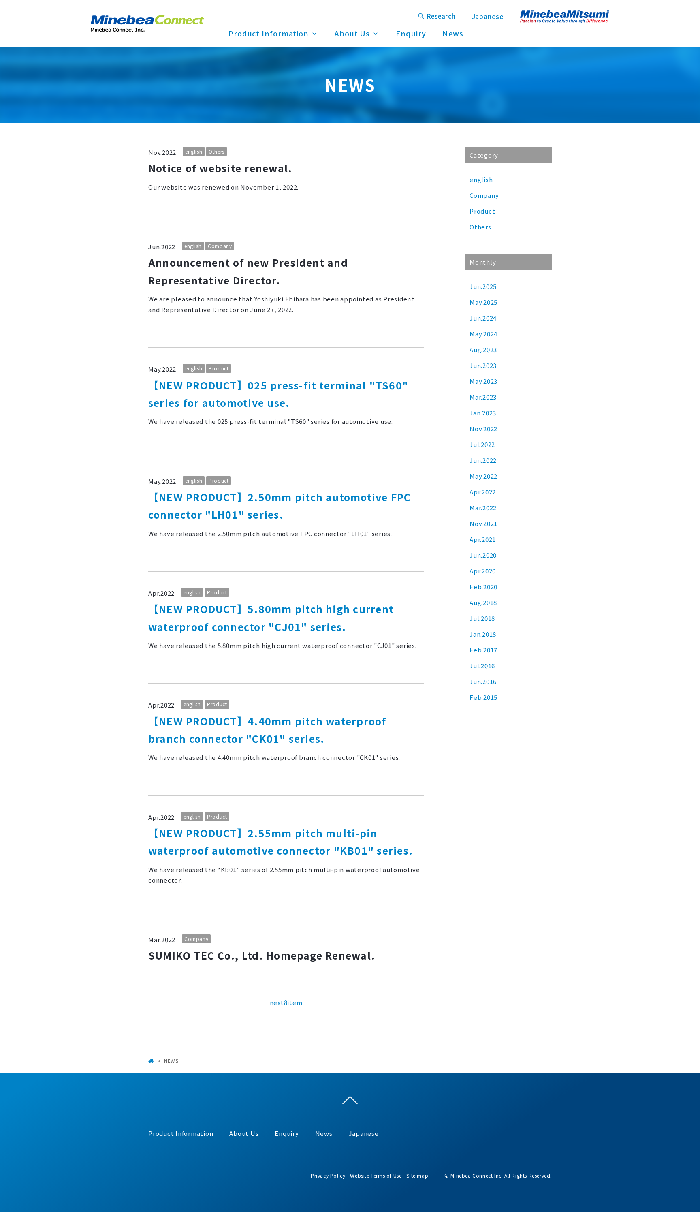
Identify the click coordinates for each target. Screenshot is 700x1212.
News (453, 33)
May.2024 (483, 333)
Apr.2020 (483, 570)
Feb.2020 (483, 586)
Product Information (268, 33)
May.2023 (483, 381)
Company (220, 245)
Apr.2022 (483, 491)
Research (441, 16)
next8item (286, 1002)
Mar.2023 (483, 397)
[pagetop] (350, 1102)
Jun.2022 (483, 460)
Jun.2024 (483, 318)
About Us (352, 33)
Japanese (488, 16)
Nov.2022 (483, 428)
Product (218, 368)
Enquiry (411, 33)
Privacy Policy (328, 1175)
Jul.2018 (482, 618)
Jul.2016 (482, 665)
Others (216, 151)
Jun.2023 (483, 365)
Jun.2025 (483, 286)
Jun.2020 (483, 555)
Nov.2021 (483, 523)
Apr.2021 (483, 539)
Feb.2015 (483, 697)
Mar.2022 (483, 507)
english (193, 151)
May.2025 (483, 302)
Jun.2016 (483, 681)
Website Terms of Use (375, 1175)
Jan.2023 (483, 412)
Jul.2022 (482, 444)
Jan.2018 (483, 634)
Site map (417, 1175)
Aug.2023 (483, 349)
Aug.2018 (483, 602)
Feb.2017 (483, 650)
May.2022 (483, 476)
